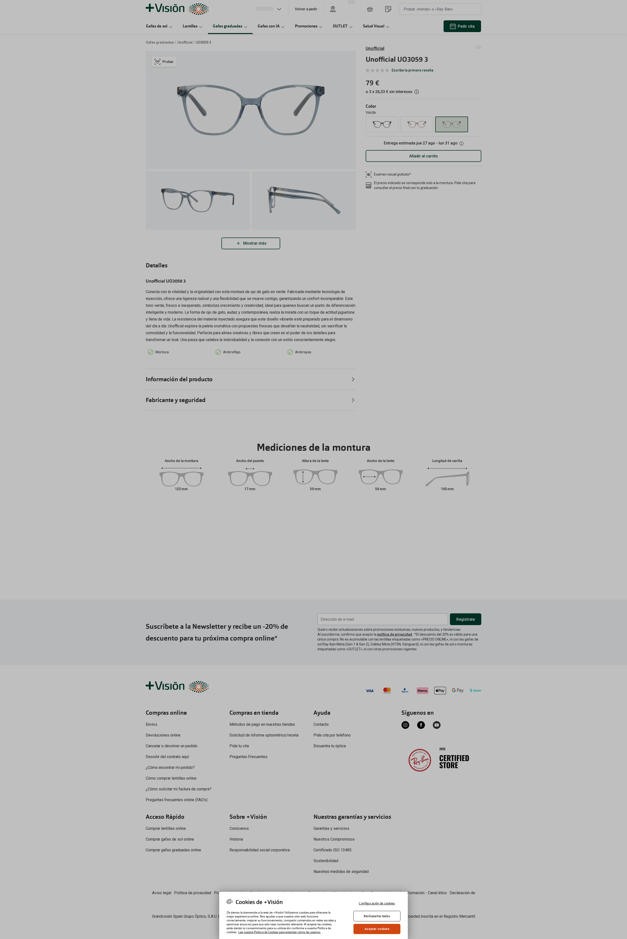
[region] (313, 915)
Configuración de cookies (377, 903)
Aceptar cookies (377, 929)
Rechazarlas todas (377, 916)
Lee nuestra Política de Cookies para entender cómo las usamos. (279, 932)
